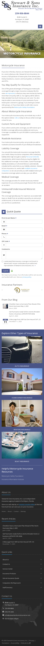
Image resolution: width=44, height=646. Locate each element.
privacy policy (26, 277)
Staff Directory (7, 587)
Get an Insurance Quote (11, 578)
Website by (26, 643)
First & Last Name (9, 218)
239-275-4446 (9, 612)
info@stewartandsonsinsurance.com (17, 615)
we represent (10, 93)
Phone (5, 234)
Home (4, 511)
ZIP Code (6, 241)
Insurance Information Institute (13, 479)
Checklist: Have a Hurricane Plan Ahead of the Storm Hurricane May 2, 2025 (25, 306)
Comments (6, 249)
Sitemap (23, 511)
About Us (6, 560)
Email (4, 226)
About (10, 511)
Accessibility (15, 643)
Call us (17, 118)
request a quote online (27, 504)
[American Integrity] (22, 290)
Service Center (8, 569)
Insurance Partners (12, 284)
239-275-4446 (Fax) (22, 19)
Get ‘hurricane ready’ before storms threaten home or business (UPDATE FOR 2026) (24, 314)
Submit (5, 271)
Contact (16, 511)
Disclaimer (5, 643)
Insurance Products (9, 574)
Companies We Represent (12, 583)
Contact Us (6, 564)
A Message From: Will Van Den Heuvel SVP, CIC (25, 320)
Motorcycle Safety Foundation (24, 107)
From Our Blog (9, 299)
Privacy (31, 641)
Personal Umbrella (32, 157)
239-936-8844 (9, 608)
